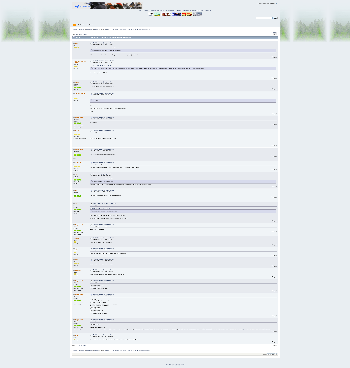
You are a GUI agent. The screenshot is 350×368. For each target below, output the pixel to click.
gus (113, 29)
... (80, 34)
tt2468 (77, 238)
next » (276, 32)
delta (76, 335)
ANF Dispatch (193, 10)
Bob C (129, 29)
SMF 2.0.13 (168, 364)
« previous (272, 32)
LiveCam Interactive (169, 10)
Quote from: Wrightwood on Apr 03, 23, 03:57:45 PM (102, 178)
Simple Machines (181, 364)
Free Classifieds (152, 10)
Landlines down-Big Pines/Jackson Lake (103, 190)
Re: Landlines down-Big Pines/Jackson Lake (104, 203)
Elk (132, 29)
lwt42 (76, 43)
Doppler (150, 15)
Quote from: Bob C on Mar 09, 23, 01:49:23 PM (101, 98)
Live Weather (145, 10)
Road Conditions (178, 10)
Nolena (125, 29)
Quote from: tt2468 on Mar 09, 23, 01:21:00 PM (101, 65)
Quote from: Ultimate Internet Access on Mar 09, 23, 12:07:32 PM (105, 47)
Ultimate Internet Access (79, 61)
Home (140, 10)
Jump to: (265, 354)
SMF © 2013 (174, 364)
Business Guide (160, 10)
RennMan (117, 29)
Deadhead (78, 270)
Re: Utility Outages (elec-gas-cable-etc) (103, 43)
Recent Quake (208, 10)
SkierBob (78, 131)
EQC (76, 248)
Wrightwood (107, 29)
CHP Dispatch (186, 10)
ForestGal (78, 162)
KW (111, 29)
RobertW (122, 29)
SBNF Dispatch (200, 10)
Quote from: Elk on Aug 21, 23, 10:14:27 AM (100, 208)
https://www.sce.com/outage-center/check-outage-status (244, 329)
